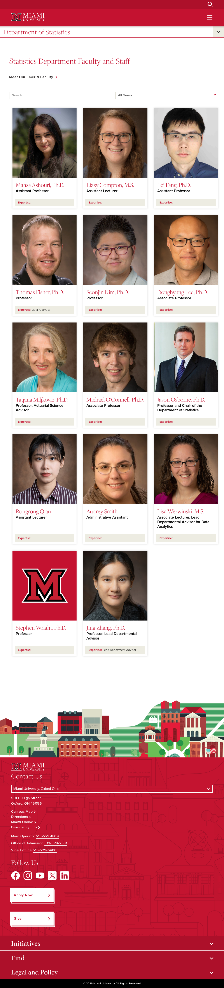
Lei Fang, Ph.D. (174, 184)
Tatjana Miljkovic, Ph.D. (42, 399)
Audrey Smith (102, 511)
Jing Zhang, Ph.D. (105, 627)
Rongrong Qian (33, 511)
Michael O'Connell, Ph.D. (115, 399)
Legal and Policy (34, 972)
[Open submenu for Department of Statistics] (218, 31)
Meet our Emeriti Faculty (31, 77)
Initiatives (25, 943)
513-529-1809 (47, 836)
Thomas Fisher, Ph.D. (40, 292)
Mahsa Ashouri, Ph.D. (40, 184)
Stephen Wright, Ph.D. (41, 627)
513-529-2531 (55, 843)
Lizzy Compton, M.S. (110, 184)
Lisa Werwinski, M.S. (180, 511)
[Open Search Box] (210, 4)
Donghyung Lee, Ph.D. (182, 292)
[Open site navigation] (209, 17)
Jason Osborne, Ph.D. (181, 399)
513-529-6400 (45, 850)
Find (17, 957)
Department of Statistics (37, 32)
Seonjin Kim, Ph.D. (107, 292)
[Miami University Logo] (27, 17)
